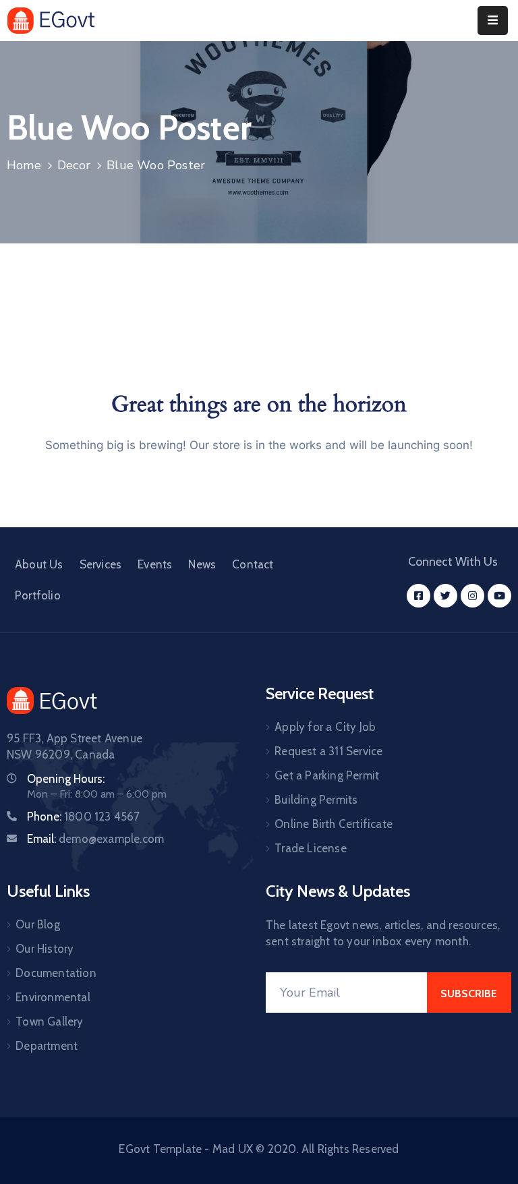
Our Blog (38, 924)
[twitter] (445, 596)
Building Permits (316, 799)
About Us (39, 564)
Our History (45, 948)
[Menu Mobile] (493, 20)
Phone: (83, 816)
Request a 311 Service (328, 751)
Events (155, 564)
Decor (73, 165)
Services (101, 564)
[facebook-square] (418, 596)
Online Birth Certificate (334, 824)
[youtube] (499, 596)
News (202, 564)
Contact (252, 564)
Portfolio (38, 595)
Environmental (53, 997)
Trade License (311, 848)
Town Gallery (49, 1021)
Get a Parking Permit (327, 775)
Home (24, 165)
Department (47, 1046)
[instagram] (472, 596)
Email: (95, 839)
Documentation (56, 973)
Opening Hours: (66, 779)
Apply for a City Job (325, 727)
